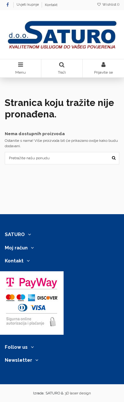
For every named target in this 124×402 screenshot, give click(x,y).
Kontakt (51, 5)
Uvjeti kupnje (28, 5)
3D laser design (78, 393)
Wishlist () (110, 5)
